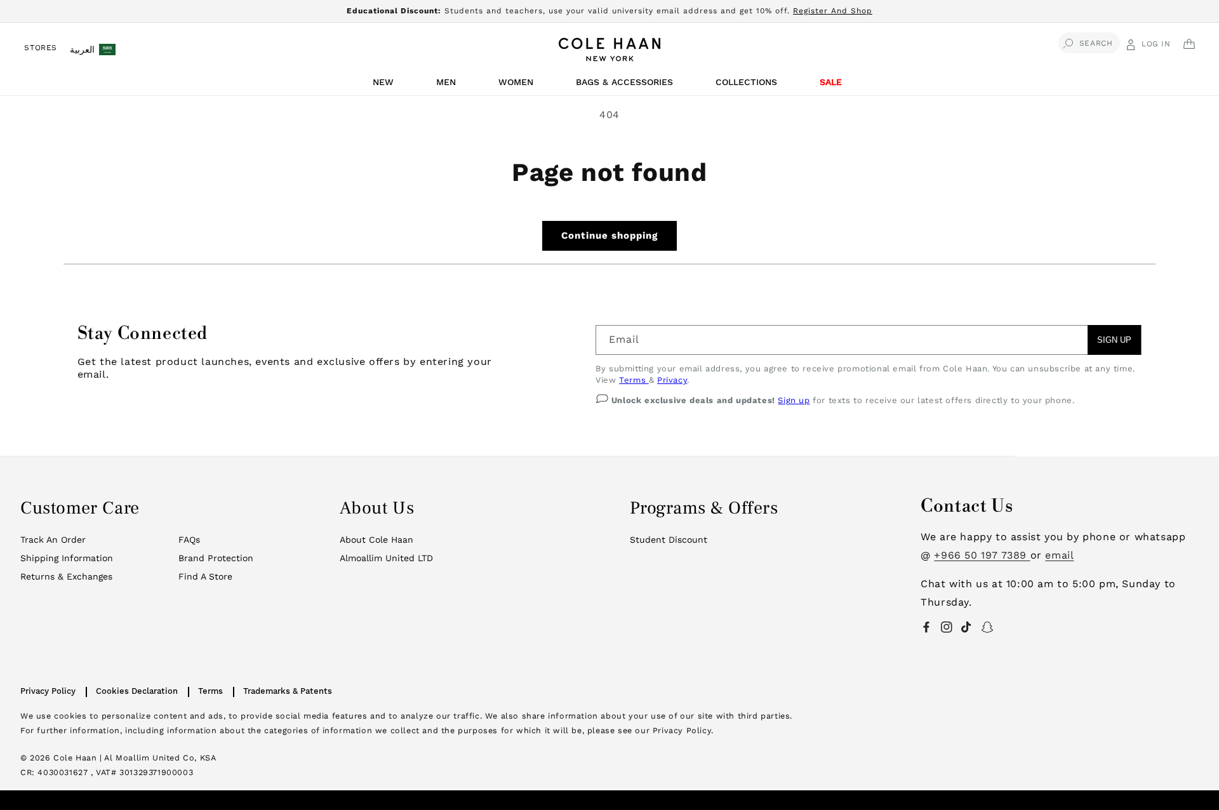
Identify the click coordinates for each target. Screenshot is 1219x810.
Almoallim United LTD (386, 558)
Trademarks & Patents (287, 691)
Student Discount (668, 539)
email (1059, 555)
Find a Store (205, 576)
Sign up (793, 400)
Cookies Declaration (137, 691)
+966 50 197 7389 (982, 555)
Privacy (672, 380)
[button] (385, 85)
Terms (634, 380)
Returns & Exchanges (66, 576)
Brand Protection (215, 558)
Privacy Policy (48, 691)
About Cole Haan (376, 539)
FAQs (189, 539)
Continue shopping (609, 235)
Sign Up (1114, 340)
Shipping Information (66, 558)
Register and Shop (832, 10)
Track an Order (53, 539)
